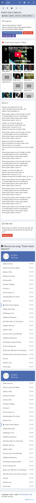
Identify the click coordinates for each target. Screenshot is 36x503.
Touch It (19, 288)
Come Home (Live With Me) (19, 334)
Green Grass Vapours (11, 12)
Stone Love (19, 363)
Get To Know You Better (19, 268)
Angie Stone (26, 16)
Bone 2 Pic (19, 301)
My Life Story (19, 264)
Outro (19, 359)
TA (9, 2)
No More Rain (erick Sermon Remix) (19, 354)
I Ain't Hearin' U (19, 293)
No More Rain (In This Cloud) (19, 321)
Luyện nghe (9, 35)
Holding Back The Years (19, 297)
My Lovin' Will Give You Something (19, 350)
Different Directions (19, 317)
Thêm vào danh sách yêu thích (12, 33)
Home (6, 16)
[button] (2, 2)
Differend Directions (19, 338)
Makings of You (19, 313)
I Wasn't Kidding (19, 284)
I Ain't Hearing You (19, 346)
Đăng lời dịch (28, 33)
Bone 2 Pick (19, 272)
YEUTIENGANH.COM (25, 494)
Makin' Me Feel (19, 326)
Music (11, 16)
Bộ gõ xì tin (30, 499)
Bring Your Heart (19, 276)
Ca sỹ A (18, 16)
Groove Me (19, 280)
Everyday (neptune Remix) (19, 342)
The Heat (19, 367)
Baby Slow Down (19, 309)
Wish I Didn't (19, 330)
